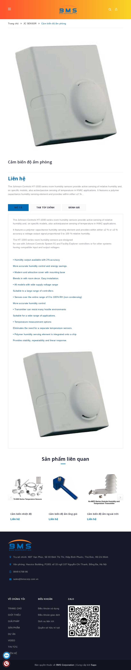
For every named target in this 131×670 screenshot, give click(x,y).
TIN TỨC (13, 647)
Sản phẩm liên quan (65, 459)
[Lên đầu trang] (123, 660)
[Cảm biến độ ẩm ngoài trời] (104, 488)
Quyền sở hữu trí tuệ (49, 627)
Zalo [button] (71, 598)
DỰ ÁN (11, 634)
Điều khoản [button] (45, 598)
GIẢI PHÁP (13, 621)
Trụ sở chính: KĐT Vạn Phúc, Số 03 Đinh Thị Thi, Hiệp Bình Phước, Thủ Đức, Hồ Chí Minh (60, 557)
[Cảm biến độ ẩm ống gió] (65, 488)
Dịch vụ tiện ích (46, 621)
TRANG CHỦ (15, 608)
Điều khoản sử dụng (48, 608)
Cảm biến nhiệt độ (21, 513)
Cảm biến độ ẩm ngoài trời (103, 513)
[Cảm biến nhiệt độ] (27, 488)
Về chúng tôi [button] (16, 598)
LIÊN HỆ (12, 653)
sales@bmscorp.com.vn (25, 579)
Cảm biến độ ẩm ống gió (63, 513)
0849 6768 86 (20, 571)
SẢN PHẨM (14, 627)
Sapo (93, 665)
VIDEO (11, 640)
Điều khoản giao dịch (49, 615)
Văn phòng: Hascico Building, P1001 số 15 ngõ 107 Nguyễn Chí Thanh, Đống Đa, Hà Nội (60, 564)
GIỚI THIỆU (14, 615)
